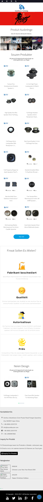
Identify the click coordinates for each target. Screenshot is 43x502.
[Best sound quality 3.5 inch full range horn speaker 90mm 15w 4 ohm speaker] (32, 129)
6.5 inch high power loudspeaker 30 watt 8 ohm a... (32, 86)
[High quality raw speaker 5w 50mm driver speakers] (10, 213)
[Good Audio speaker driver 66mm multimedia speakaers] (32, 213)
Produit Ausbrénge (21, 30)
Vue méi (21, 236)
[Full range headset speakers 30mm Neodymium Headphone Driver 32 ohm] (32, 101)
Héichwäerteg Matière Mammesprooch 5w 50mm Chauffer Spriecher (11, 227)
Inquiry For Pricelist (10, 453)
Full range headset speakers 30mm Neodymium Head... (32, 115)
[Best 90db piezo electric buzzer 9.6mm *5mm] (10, 184)
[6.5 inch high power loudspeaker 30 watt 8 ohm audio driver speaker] (32, 72)
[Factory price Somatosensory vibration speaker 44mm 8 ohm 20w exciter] (10, 72)
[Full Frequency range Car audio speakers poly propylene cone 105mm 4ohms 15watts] (10, 158)
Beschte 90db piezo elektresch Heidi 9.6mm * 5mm (11, 199)
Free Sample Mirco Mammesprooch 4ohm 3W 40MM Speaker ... (32, 199)
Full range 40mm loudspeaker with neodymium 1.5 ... (11, 143)
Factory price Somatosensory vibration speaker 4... (11, 86)
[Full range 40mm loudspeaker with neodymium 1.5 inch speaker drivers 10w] (10, 129)
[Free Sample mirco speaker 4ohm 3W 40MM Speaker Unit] (32, 184)
